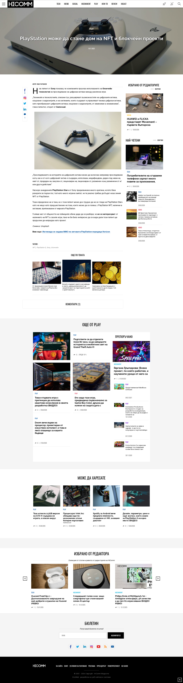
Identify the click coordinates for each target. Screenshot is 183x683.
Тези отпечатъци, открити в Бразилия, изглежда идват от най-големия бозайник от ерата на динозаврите (149, 234)
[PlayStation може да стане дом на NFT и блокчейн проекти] (24, 98)
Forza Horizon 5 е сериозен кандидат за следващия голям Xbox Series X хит (135, 447)
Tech (58, 4)
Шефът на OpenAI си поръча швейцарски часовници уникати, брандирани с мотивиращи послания (148, 198)
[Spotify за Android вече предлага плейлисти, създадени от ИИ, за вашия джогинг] (106, 496)
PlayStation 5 (41, 247)
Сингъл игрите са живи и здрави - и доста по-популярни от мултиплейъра (136, 428)
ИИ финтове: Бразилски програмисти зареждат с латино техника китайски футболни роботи (147, 216)
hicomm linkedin (84, 646)
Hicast (123, 4)
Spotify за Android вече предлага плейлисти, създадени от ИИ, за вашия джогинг (106, 517)
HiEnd (66, 4)
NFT (33, 247)
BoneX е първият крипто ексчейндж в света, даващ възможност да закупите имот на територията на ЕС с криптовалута (76, 287)
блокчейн (54, 247)
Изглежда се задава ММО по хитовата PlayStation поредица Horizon (76, 232)
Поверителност (114, 666)
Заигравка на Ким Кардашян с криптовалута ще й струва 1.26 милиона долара (104, 288)
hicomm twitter (77, 646)
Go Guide (124, 666)
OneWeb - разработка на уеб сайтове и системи (91, 677)
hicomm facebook (70, 646)
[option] (144, 198)
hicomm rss (105, 646)
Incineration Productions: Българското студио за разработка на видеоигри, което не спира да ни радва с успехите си (136, 410)
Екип (66, 666)
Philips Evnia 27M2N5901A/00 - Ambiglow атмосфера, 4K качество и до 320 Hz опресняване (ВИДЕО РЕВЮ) (133, 600)
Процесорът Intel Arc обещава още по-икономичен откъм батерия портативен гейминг (73, 518)
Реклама (91, 666)
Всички (158, 89)
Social (75, 4)
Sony (48, 247)
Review (114, 4)
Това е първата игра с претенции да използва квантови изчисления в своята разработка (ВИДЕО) (51, 401)
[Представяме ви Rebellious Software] (119, 387)
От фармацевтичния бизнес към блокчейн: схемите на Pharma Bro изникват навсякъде (44, 288)
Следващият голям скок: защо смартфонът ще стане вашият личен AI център (88, 598)
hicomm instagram (91, 646)
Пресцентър (101, 666)
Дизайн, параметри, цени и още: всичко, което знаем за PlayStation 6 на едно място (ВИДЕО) (136, 517)
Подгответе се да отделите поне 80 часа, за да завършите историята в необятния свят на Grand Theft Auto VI (90, 343)
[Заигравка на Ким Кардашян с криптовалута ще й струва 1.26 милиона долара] (106, 273)
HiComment (86, 4)
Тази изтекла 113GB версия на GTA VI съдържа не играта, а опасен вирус (46, 515)
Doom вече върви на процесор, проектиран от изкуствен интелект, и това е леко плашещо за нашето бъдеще (50, 427)
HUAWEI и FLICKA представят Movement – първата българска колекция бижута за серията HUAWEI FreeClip (142, 124)
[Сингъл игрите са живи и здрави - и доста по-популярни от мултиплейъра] (119, 425)
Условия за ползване (78, 666)
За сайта (59, 666)
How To (105, 4)
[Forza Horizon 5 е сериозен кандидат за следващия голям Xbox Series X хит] (119, 444)
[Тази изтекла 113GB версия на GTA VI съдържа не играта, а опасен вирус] (46, 496)
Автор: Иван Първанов (39, 84)
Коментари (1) (73, 304)
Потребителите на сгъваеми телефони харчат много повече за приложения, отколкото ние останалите (144, 180)
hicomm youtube (98, 646)
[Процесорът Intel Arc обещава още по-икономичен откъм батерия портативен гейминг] (76, 496)
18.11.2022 (91, 49)
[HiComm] (20, 4)
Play (96, 4)
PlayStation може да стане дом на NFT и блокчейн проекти (91, 38)
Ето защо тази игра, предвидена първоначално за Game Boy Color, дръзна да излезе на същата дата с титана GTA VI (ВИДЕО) (91, 402)
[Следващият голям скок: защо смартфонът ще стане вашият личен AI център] (93, 577)
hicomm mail (112, 646)
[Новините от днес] (164, 3)
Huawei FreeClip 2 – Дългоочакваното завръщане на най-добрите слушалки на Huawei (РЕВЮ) (48, 600)
